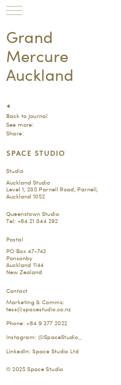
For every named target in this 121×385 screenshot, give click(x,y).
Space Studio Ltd (55, 351)
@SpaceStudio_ (60, 337)
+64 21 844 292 (38, 221)
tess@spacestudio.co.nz (38, 309)
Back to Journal (26, 115)
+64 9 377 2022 (46, 323)
